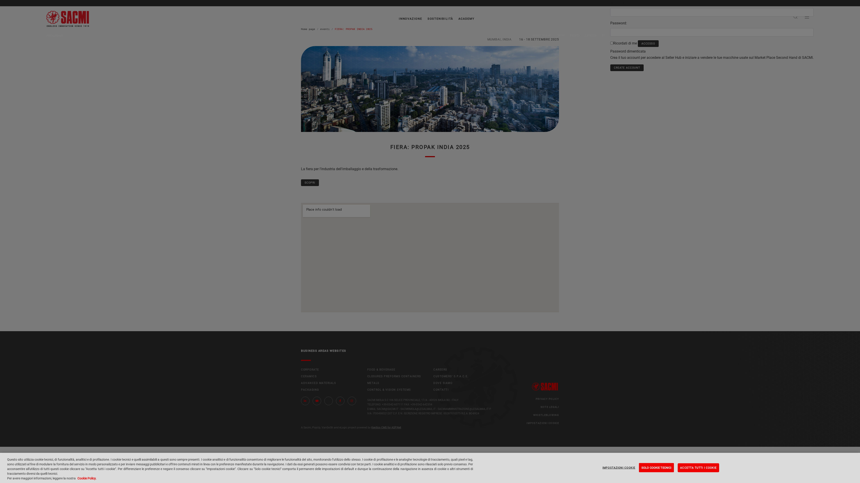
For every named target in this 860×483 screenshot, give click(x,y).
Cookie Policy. (87, 478)
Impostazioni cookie (618, 467)
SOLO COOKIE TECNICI (656, 467)
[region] (430, 468)
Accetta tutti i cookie (698, 467)
